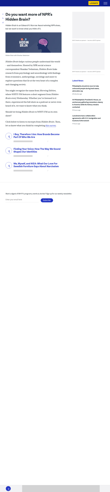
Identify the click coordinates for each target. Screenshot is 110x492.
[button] (8, 488)
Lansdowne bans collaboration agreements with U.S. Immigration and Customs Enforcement (86, 118)
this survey (50, 125)
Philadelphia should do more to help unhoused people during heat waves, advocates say (85, 88)
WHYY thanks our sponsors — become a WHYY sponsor (86, 40)
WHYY (8, 3)
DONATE (94, 3)
